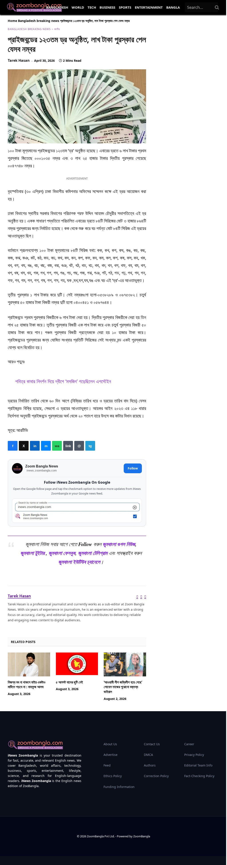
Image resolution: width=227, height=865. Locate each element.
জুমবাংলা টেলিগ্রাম (92, 553)
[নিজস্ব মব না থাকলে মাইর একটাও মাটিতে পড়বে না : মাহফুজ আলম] (29, 664)
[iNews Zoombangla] (34, 7)
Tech (92, 7)
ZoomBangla (141, 836)
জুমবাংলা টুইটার (32, 553)
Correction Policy (156, 776)
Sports (125, 7)
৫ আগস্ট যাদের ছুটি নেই (69, 682)
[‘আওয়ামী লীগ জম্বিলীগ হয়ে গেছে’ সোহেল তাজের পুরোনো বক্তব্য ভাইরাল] (125, 664)
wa (57, 446)
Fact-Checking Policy (199, 776)
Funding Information (119, 787)
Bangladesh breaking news (38, 21)
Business (107, 7)
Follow (133, 468)
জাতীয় (57, 29)
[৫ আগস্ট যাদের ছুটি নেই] (77, 664)
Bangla (173, 7)
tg (90, 446)
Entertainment (149, 7)
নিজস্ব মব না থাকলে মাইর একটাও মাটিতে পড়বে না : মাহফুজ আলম (26, 684)
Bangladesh (57, 7)
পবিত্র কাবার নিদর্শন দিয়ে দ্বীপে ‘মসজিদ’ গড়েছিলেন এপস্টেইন (63, 381)
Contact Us (152, 744)
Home (12, 21)
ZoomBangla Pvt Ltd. (101, 836)
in (35, 446)
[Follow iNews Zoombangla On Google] (77, 510)
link (68, 446)
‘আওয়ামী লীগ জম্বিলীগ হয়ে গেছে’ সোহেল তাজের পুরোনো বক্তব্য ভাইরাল (123, 687)
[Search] (217, 7)
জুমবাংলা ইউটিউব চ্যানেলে (79, 561)
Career (189, 744)
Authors (150, 765)
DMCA (148, 755)
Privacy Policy (194, 755)
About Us (110, 744)
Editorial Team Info (198, 765)
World (78, 7)
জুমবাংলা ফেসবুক (62, 553)
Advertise (110, 755)
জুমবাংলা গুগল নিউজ (119, 544)
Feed (107, 765)
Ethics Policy (113, 776)
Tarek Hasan (19, 60)
